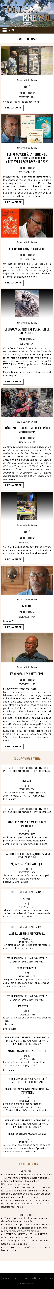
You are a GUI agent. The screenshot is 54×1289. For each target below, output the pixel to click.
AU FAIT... (27, 899)
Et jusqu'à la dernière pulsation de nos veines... (27, 331)
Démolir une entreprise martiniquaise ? (26, 1178)
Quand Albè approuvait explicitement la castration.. (27, 1090)
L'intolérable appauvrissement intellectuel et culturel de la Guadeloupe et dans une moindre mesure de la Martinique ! (26, 1227)
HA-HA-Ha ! (27, 781)
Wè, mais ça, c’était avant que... (27, 864)
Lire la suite (13, 108)
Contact (17, 1278)
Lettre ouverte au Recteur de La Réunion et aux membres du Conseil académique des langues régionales (26, 1203)
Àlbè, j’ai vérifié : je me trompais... (27, 933)
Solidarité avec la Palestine (27, 248)
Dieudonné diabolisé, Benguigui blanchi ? (28, 1174)
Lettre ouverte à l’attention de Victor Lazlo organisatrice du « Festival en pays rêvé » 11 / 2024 (27, 158)
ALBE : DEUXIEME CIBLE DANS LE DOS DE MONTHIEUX (27, 824)
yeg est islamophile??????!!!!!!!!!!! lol (27, 1051)
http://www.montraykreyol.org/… (20, 688)
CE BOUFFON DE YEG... (27, 968)
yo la (27, 86)
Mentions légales (32, 1278)
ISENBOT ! (27, 605)
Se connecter (27, 1283)
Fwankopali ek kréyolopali (27, 673)
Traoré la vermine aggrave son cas (27, 1133)
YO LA (27, 531)
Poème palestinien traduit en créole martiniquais (27, 430)
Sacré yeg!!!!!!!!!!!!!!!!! (27, 1006)
